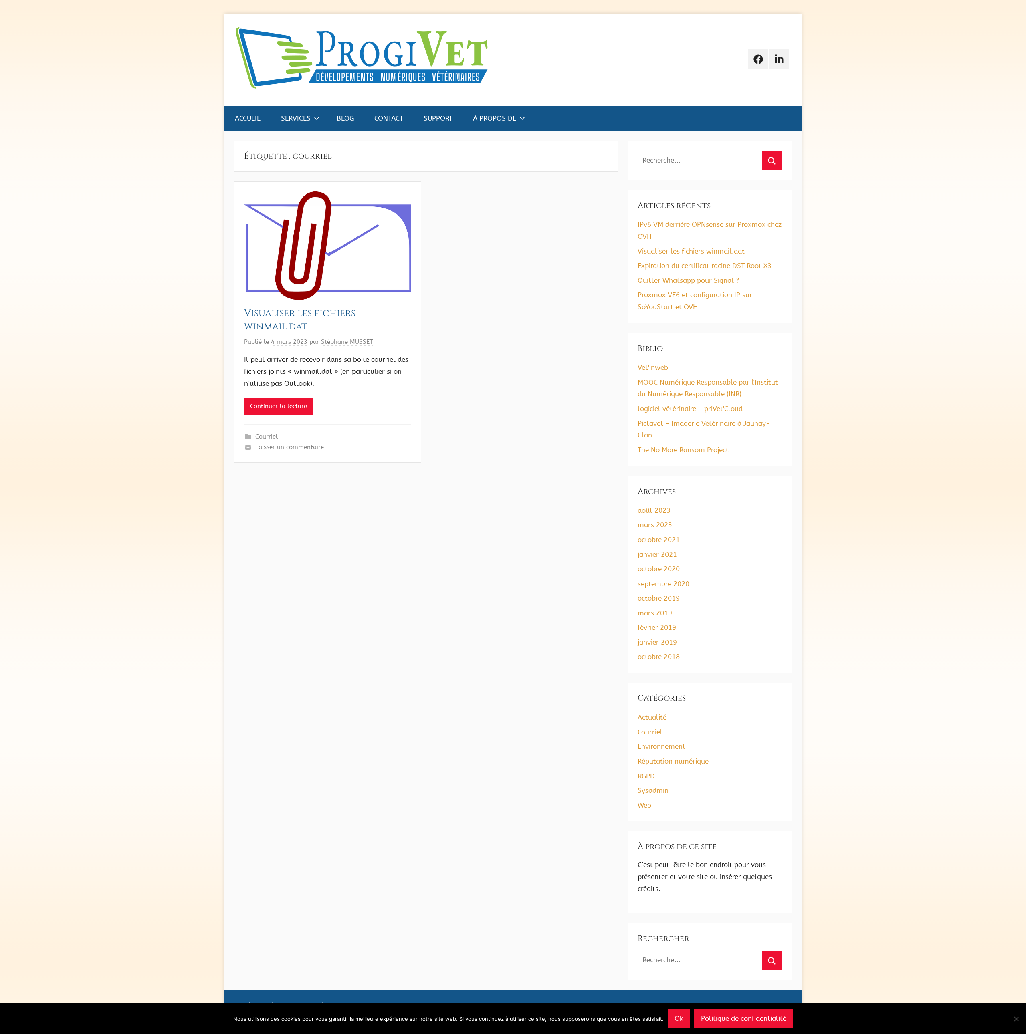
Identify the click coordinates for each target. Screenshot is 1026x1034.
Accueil (248, 118)
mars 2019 (655, 613)
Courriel (266, 436)
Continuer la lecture (278, 406)
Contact (388, 118)
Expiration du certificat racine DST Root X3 (705, 266)
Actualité (652, 717)
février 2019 (657, 627)
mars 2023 (655, 525)
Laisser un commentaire (289, 447)
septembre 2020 (663, 584)
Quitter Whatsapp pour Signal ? (688, 280)
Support (438, 118)
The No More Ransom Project (683, 450)
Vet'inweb (653, 367)
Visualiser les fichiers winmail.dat (299, 320)
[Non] (1016, 1019)
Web (644, 805)
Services (296, 118)
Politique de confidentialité (743, 1018)
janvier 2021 (657, 554)
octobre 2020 (659, 569)
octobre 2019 (659, 598)
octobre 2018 (659, 657)
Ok (679, 1018)
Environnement (661, 746)
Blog (345, 118)
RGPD (646, 776)
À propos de (494, 118)
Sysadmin (653, 790)
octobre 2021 (659, 540)
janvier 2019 (657, 642)
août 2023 (654, 510)
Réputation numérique (673, 761)
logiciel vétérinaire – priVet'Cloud (690, 409)
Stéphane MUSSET (347, 341)
